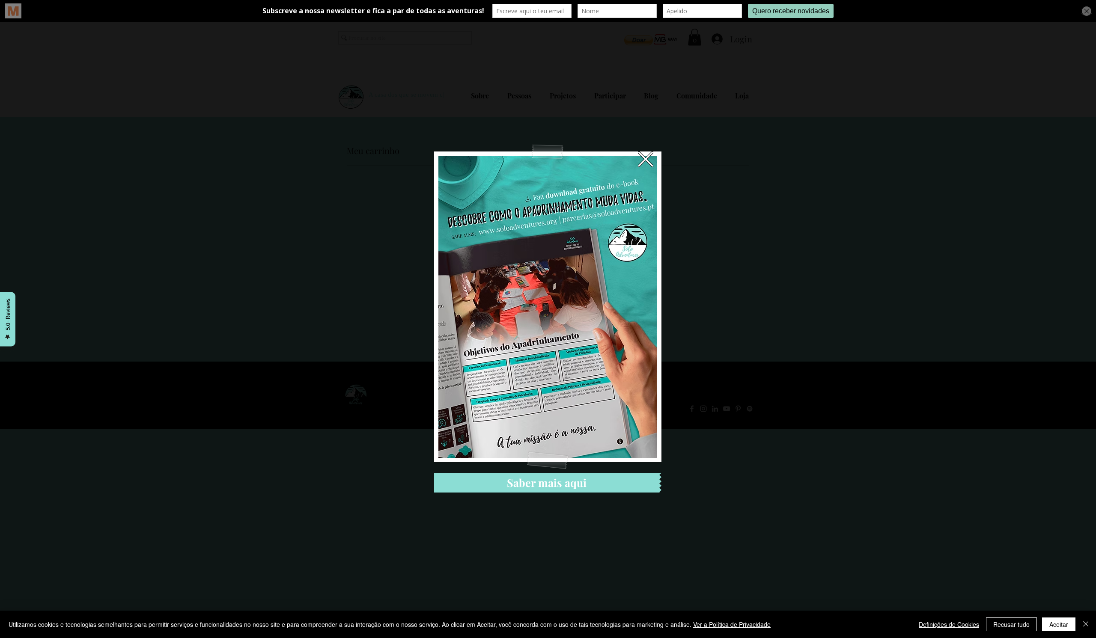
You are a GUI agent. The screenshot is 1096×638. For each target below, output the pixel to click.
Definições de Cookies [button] (949, 624)
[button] (645, 159)
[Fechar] (1086, 624)
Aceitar (1058, 624)
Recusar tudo (1011, 624)
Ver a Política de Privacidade (732, 624)
